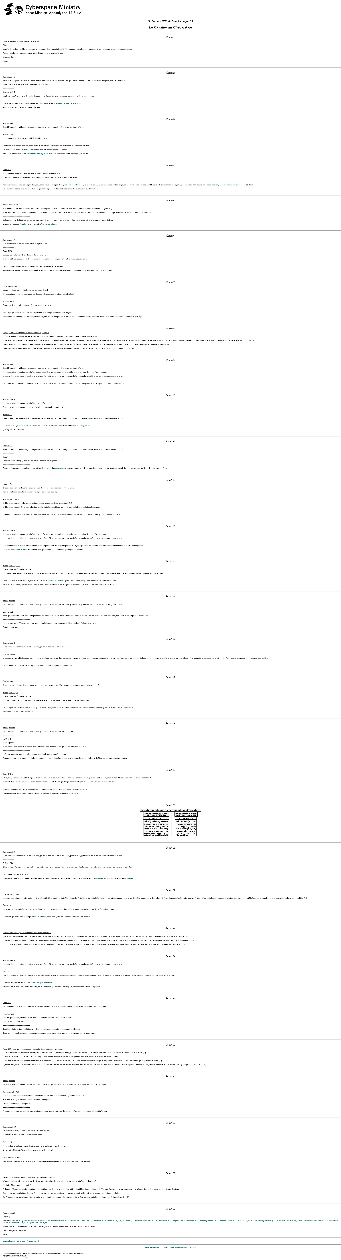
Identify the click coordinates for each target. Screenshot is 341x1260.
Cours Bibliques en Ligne (171, 1247)
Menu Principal (189, 1247)
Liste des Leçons (152, 1247)
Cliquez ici (6, 1253)
